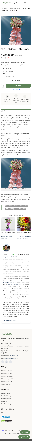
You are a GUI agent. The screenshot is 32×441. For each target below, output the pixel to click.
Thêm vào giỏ (3, 86)
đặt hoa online (13, 284)
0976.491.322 (14, 355)
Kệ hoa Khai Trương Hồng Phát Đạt (7, 237)
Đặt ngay (18, 85)
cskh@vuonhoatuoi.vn (11, 358)
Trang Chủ (4, 8)
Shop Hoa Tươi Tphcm (11, 257)
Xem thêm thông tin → (9, 320)
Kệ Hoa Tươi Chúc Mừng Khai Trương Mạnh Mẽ (24, 237)
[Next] (30, 228)
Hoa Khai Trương (15, 8)
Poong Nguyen (7, 283)
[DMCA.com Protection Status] (6, 421)
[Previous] (2, 228)
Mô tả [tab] (3, 111)
